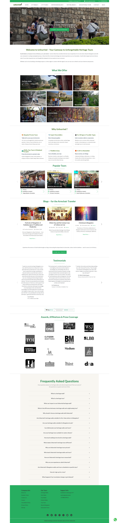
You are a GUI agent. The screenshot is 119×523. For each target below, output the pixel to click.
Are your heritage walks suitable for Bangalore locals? (58, 423)
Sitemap (23, 507)
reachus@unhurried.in (90, 1)
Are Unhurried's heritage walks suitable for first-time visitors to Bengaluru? (58, 418)
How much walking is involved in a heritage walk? (57, 437)
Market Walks (44, 500)
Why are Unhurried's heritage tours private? (57, 447)
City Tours (44, 4)
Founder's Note (25, 495)
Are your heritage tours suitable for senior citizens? (57, 433)
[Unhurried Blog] (63, 515)
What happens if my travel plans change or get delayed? (57, 477)
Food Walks (43, 497)
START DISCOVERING (59, 29)
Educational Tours (85, 4)
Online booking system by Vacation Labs (54, 520)
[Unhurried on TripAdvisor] (56, 515)
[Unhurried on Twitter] (52, 515)
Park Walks (43, 495)
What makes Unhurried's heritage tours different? (58, 442)
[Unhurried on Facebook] (48, 515)
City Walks (34, 4)
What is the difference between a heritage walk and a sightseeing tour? (58, 408)
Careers (23, 500)
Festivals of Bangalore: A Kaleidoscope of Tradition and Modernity (32, 225)
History (67, 227)
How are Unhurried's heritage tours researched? (57, 457)
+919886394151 (103, 1)
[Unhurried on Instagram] (59, 515)
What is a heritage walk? (58, 393)
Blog (103, 4)
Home (26, 4)
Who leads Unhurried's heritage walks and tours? (58, 452)
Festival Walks (71, 4)
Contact (96, 4)
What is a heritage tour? (58, 398)
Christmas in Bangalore (86, 223)
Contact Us (24, 497)
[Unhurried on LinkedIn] (71, 515)
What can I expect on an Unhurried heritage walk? (58, 403)
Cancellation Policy (25, 502)
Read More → (33, 238)
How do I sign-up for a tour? (58, 472)
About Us (23, 492)
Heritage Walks (44, 492)
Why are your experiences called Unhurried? (58, 462)
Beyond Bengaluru (57, 4)
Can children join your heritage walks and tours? (57, 428)
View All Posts (59, 252)
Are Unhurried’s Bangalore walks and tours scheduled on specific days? (58, 467)
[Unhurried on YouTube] (67, 515)
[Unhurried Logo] (18, 5)
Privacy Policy (24, 505)
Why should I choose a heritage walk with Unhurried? (58, 413)
